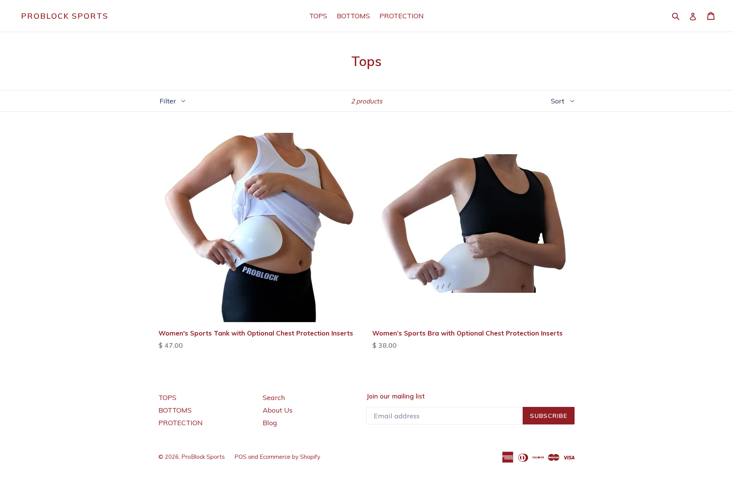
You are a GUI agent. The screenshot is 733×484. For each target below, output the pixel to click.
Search (274, 397)
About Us (277, 410)
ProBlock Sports (64, 16)
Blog (270, 422)
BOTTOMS (353, 15)
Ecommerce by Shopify (290, 456)
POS (240, 456)
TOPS (318, 15)
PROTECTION (401, 15)
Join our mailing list (395, 396)
